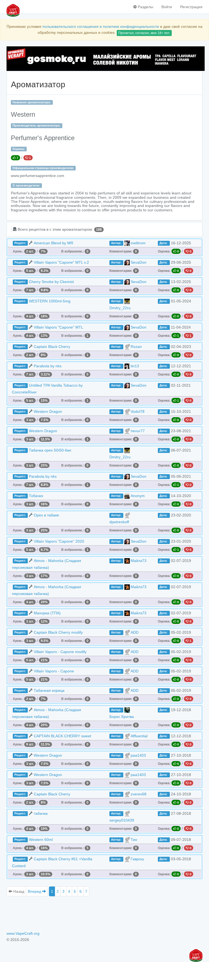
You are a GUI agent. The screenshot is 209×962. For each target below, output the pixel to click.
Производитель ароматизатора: (36, 125)
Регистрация (191, 7)
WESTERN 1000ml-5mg (49, 301)
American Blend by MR (53, 243)
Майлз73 (138, 560)
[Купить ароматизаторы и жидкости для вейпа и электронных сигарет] (104, 58)
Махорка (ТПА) (47, 613)
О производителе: (26, 185)
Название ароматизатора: (32, 102)
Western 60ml (41, 839)
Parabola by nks (48, 366)
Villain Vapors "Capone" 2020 (59, 541)
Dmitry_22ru (120, 308)
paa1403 (138, 755)
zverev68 (138, 794)
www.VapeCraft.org (23, 933)
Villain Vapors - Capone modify (60, 652)
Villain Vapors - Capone (54, 671)
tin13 (135, 366)
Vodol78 (138, 411)
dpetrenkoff (119, 522)
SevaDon (138, 262)
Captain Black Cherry (52, 346)
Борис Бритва (121, 716)
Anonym (138, 496)
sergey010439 (121, 820)
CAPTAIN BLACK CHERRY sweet (62, 736)
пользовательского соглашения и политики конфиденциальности (100, 26)
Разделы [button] (145, 7)
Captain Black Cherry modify (58, 632)
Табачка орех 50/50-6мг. (50, 450)
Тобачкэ (36, 496)
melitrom (138, 243)
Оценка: (19, 149)
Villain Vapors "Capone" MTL (58, 327)
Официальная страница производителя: (43, 168)
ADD (135, 632)
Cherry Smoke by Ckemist (51, 281)
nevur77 (138, 431)
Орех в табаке (46, 515)
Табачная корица (49, 690)
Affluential (139, 736)
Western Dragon (48, 411)
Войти (166, 7)
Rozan (136, 346)
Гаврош (137, 859)
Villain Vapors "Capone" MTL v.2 (61, 262)
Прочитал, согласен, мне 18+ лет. (144, 33)
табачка (41, 813)
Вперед (35, 891)
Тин (134, 839)
